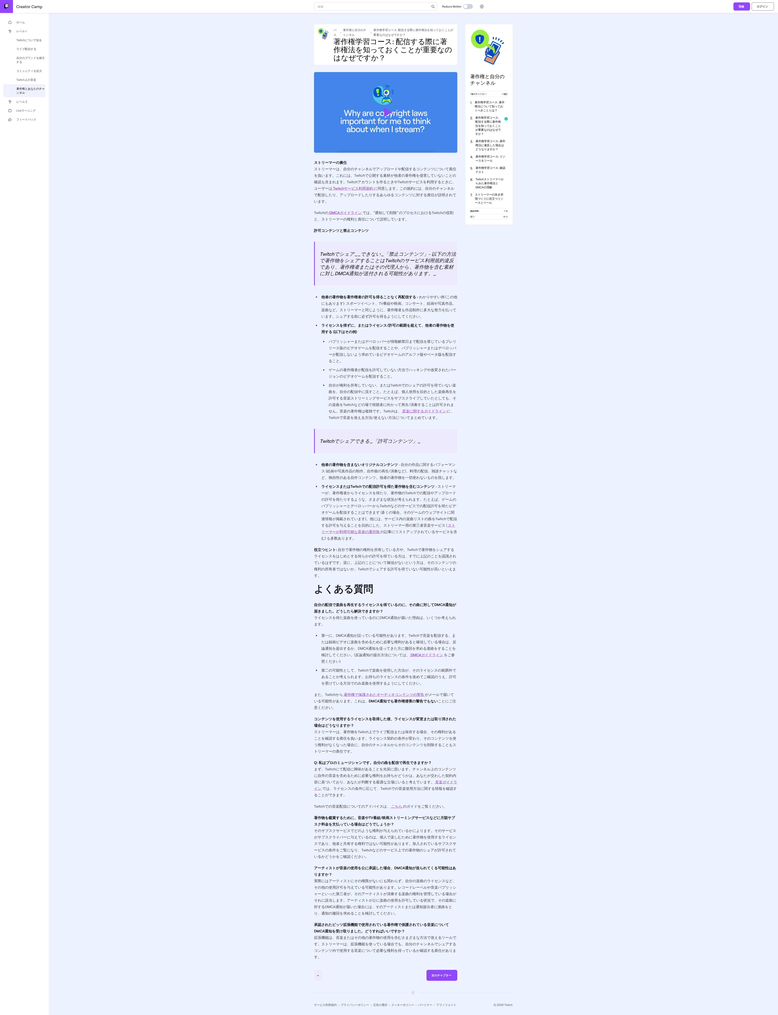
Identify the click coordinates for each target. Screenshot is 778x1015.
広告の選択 (380, 1004)
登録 (741, 6)
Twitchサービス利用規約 (353, 188)
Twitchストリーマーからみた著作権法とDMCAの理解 (490, 183)
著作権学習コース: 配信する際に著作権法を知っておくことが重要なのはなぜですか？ (488, 125)
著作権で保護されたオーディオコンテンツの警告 (384, 694)
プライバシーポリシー (355, 1004)
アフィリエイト (446, 1004)
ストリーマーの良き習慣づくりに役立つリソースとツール (489, 198)
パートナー (425, 1004)
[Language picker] (482, 6)
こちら (396, 806)
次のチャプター (441, 975)
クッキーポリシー (402, 1004)
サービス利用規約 (325, 1004)
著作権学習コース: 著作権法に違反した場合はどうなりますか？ (490, 145)
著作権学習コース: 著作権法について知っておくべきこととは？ (489, 106)
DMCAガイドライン (345, 212)
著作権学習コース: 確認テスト (490, 170)
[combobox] (371, 6)
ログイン (762, 6)
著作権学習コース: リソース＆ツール (490, 158)
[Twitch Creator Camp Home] (6, 6)
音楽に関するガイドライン (424, 411)
